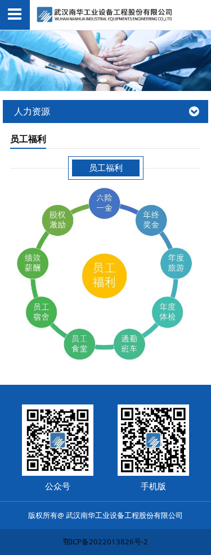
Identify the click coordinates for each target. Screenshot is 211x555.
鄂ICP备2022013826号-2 (105, 541)
